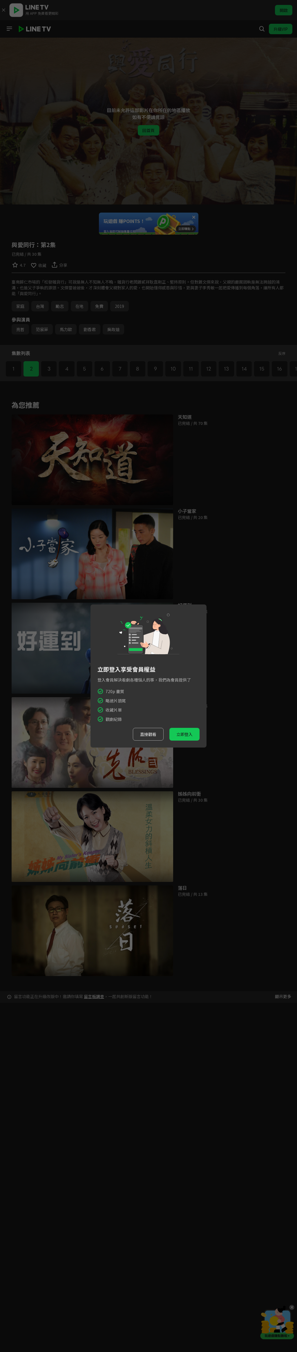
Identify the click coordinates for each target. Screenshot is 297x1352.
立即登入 (184, 734)
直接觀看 (148, 734)
